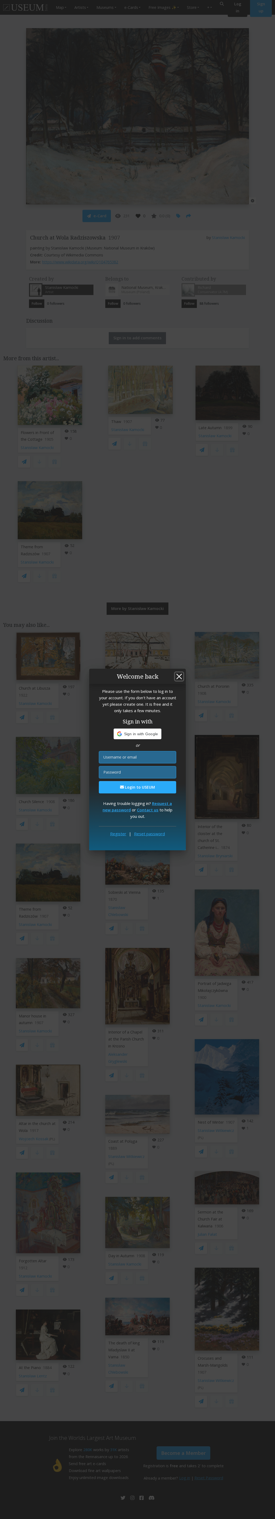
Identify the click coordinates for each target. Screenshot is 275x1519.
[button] (138, 734)
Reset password (149, 833)
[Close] (179, 676)
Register (118, 833)
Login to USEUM (139, 787)
